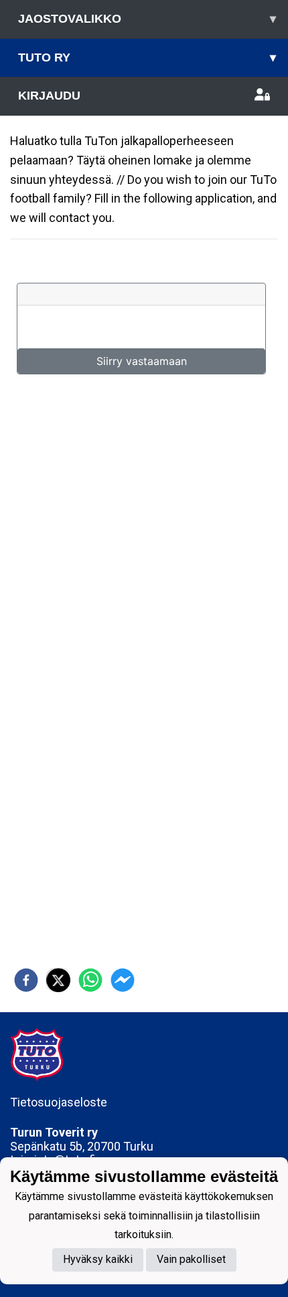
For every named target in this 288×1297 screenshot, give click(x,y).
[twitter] (58, 980)
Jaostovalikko (147, 18)
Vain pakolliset (191, 1259)
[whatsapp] (90, 980)
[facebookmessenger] (123, 980)
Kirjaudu (49, 95)
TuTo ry (147, 57)
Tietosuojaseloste (58, 1102)
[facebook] (26, 980)
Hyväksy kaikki (98, 1259)
